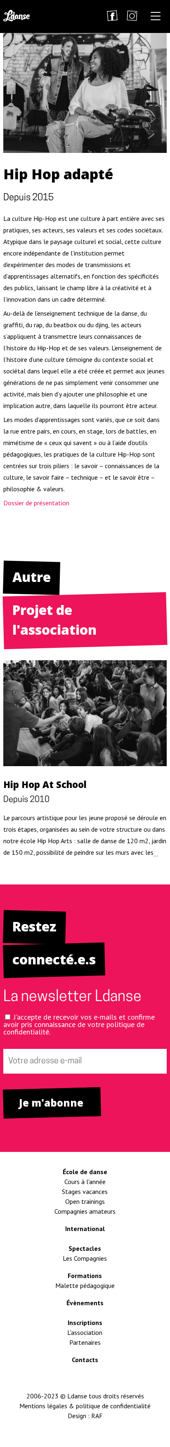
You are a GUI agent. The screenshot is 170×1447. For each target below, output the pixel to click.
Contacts (85, 1360)
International (85, 1228)
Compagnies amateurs (85, 1211)
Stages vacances (85, 1191)
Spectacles (84, 1248)
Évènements (85, 1303)
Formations (85, 1275)
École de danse (85, 1172)
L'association (84, 1332)
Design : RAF (85, 1416)
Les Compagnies (85, 1258)
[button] (155, 17)
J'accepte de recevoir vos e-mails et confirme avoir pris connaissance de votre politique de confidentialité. (79, 1024)
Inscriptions (85, 1322)
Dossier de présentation (36, 503)
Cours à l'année (85, 1181)
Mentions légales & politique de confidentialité (85, 1406)
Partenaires (85, 1342)
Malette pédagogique (85, 1285)
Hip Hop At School (45, 784)
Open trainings (85, 1201)
